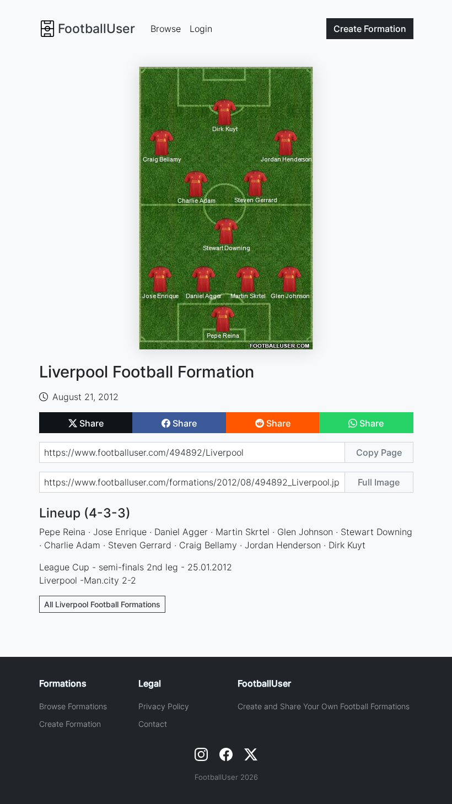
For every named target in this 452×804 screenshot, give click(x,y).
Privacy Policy (163, 706)
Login (201, 28)
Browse (165, 28)
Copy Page (379, 452)
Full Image (379, 482)
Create (369, 28)
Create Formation (70, 724)
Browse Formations (73, 706)
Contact (152, 724)
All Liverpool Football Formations (102, 604)
